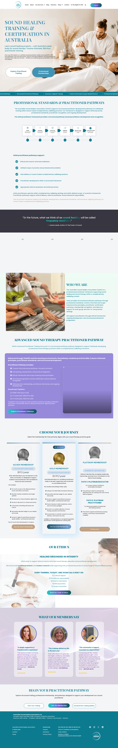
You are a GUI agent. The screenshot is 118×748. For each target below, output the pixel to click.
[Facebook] (90, 727)
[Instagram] (94, 727)
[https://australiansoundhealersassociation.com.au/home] (96, 736)
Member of (61, 734)
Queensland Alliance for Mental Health (69, 736)
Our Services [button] (39, 5)
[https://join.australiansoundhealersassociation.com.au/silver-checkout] (23, 455)
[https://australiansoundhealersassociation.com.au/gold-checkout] (59, 458)
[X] (98, 727)
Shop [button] (59, 5)
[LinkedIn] (103, 727)
